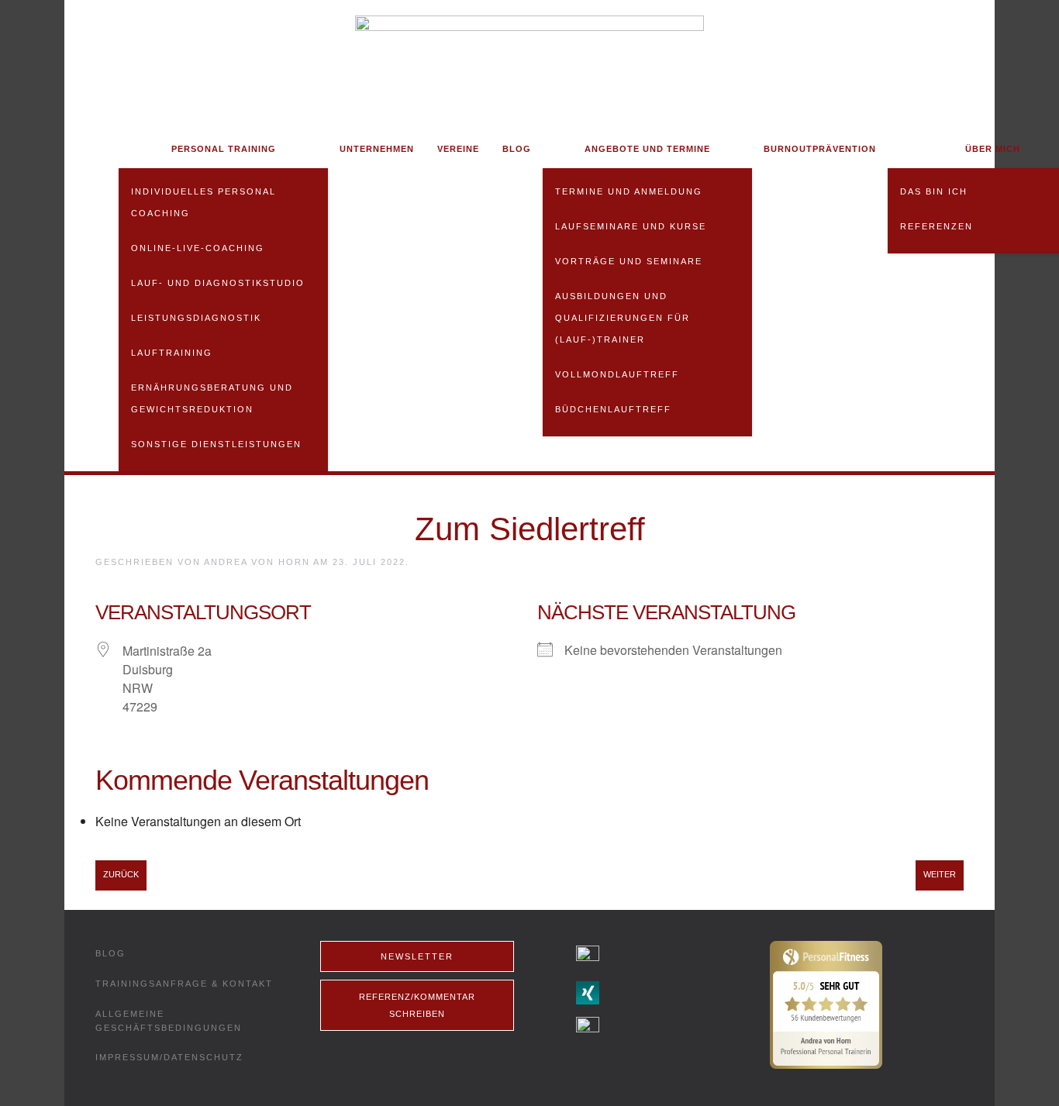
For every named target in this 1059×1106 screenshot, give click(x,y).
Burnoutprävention (820, 148)
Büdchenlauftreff (613, 409)
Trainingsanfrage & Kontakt (184, 983)
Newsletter (417, 956)
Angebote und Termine (647, 148)
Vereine (458, 148)
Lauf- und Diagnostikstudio (218, 283)
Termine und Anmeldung (628, 191)
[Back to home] (529, 65)
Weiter (939, 874)
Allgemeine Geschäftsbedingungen (168, 1020)
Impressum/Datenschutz (169, 1057)
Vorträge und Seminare (628, 261)
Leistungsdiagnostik (196, 317)
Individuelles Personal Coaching (203, 202)
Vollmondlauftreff (617, 374)
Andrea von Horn (257, 562)
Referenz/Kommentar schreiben (417, 1005)
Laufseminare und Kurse (630, 226)
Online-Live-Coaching (197, 248)
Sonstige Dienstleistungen (216, 444)
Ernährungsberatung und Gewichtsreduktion (212, 398)
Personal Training (223, 148)
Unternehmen (377, 148)
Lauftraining (171, 352)
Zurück (121, 874)
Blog (516, 148)
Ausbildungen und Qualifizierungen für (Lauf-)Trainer (622, 317)
